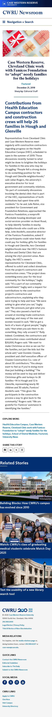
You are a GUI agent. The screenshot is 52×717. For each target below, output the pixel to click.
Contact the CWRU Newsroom (14, 659)
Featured (42, 433)
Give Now (6, 699)
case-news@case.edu (10, 647)
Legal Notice (7, 625)
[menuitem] (26, 659)
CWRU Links (8, 691)
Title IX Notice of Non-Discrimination (17, 628)
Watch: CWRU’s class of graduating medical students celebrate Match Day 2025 (25, 549)
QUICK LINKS (9, 655)
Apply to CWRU (8, 696)
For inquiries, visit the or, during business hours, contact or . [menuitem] (20, 644)
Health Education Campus (15, 424)
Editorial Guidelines (10, 663)
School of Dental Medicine (24, 433)
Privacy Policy (19, 625)
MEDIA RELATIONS (12, 636)
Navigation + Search (17, 22)
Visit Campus (7, 703)
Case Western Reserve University (21, 615)
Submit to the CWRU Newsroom (15, 670)
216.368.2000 (7, 622)
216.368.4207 (30, 644)
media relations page (27, 641)
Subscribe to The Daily (11, 666)
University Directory (10, 706)
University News (10, 437)
